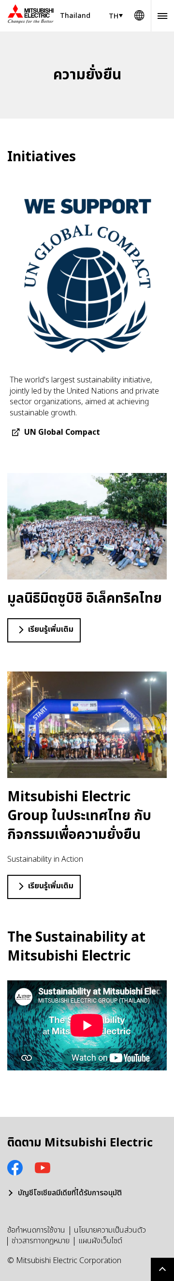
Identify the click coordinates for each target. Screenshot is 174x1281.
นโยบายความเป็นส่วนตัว (110, 1230)
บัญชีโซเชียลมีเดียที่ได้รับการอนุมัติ (70, 1193)
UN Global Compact (62, 432)
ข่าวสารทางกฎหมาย (41, 1241)
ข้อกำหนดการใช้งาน (36, 1230)
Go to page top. (162, 1269)
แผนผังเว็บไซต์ (100, 1241)
